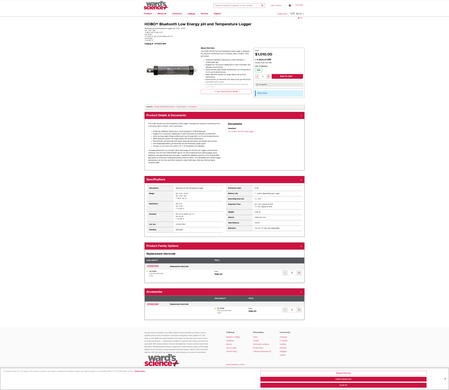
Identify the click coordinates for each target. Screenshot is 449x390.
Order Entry (282, 14)
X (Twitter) (284, 341)
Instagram (283, 351)
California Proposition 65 (262, 351)
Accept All (343, 385)
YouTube (283, 344)
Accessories (263, 84)
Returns (229, 344)
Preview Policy (231, 351)
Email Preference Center (235, 364)
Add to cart (286, 76)
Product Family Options (162, 246)
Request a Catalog (233, 337)
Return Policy (262, 93)
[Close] (445, 378)
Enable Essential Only (343, 379)
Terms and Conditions (261, 344)
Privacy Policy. (139, 371)
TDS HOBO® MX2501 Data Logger (241, 131)
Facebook (283, 337)
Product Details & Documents (166, 115)
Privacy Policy (258, 348)
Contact (256, 341)
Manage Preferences (343, 373)
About (255, 337)
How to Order (231, 348)
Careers (283, 355)
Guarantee (230, 341)
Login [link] (272, 5)
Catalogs (191, 14)
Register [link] (279, 5)
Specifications (155, 179)
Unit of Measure (261, 66)
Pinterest (283, 348)
